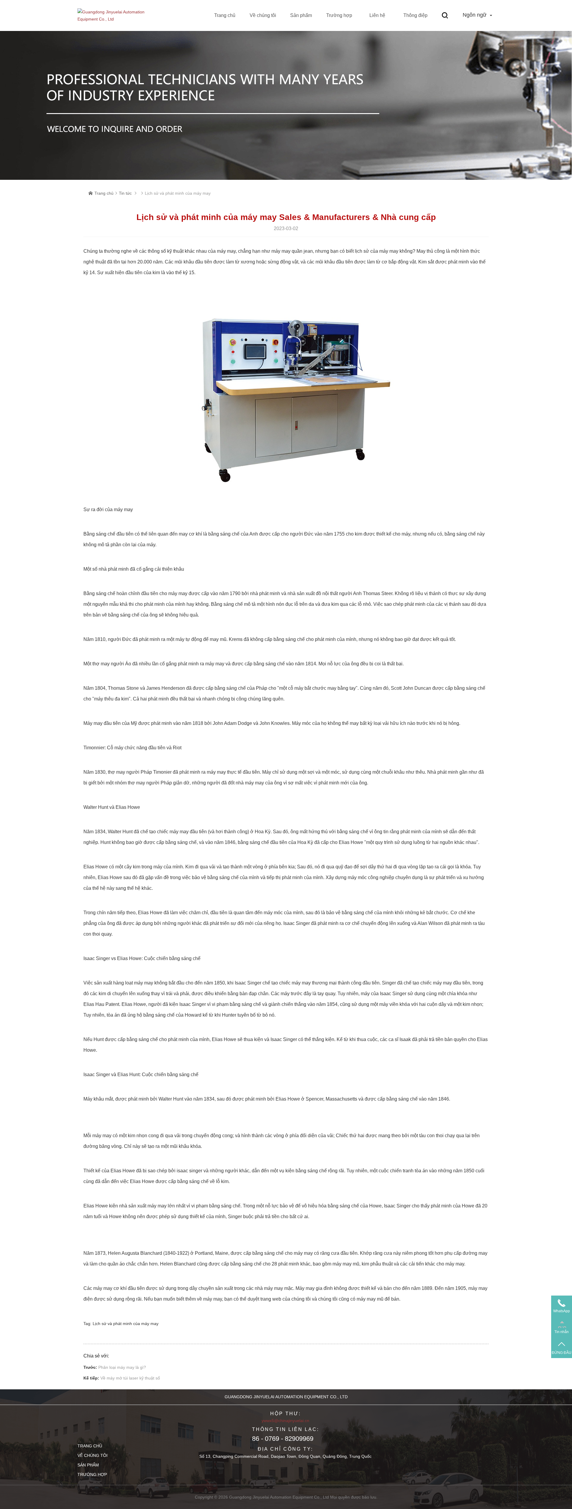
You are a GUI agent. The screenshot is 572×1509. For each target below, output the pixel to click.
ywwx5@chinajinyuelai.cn (285, 1420)
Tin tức (125, 193)
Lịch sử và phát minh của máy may (125, 1323)
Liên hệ (377, 15)
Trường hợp (339, 15)
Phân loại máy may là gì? (122, 1367)
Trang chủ (224, 15)
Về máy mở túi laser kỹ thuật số (130, 1378)
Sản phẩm (301, 15)
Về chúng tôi (263, 15)
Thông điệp (415, 15)
